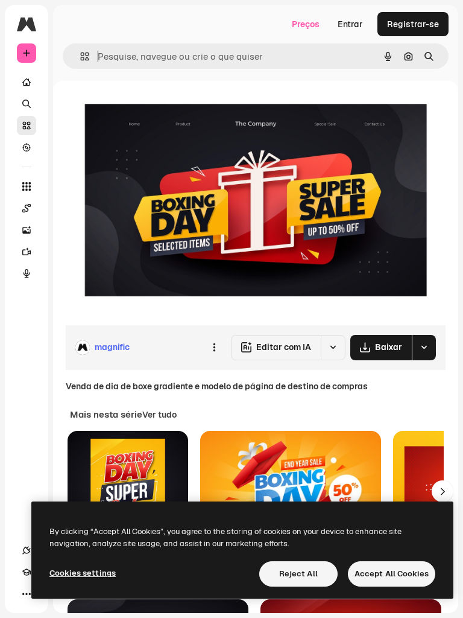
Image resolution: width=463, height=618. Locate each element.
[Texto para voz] (26, 273)
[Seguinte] (442, 491)
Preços (306, 24)
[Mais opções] (214, 348)
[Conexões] (26, 550)
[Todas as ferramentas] (26, 186)
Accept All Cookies (391, 574)
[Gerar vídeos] (26, 251)
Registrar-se (413, 24)
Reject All (298, 574)
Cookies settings (82, 573)
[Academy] (26, 572)
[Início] (26, 82)
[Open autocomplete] (79, 56)
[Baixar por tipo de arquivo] (424, 347)
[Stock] (26, 125)
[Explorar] (26, 147)
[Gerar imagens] (26, 230)
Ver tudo (159, 414)
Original (142, 108)
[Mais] (26, 594)
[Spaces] (26, 208)
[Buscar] (26, 103)
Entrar (350, 24)
